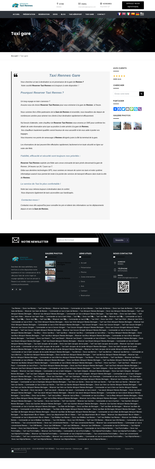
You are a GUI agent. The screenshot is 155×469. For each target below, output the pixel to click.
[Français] (119, 13)
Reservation (43, 14)
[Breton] (142, 13)
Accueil (16, 14)
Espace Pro (129, 448)
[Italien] (128, 13)
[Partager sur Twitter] (12, 289)
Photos (83, 272)
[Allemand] (137, 13)
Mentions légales (114, 448)
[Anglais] (124, 13)
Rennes (60, 271)
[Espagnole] (133, 13)
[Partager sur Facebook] (16, 289)
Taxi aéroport (75, 14)
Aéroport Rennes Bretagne (64, 264)
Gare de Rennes (63, 278)
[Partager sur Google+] (20, 289)
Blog (63, 14)
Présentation (29, 14)
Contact (101, 14)
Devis (55, 14)
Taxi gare (89, 14)
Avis (82, 286)
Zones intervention (88, 276)
